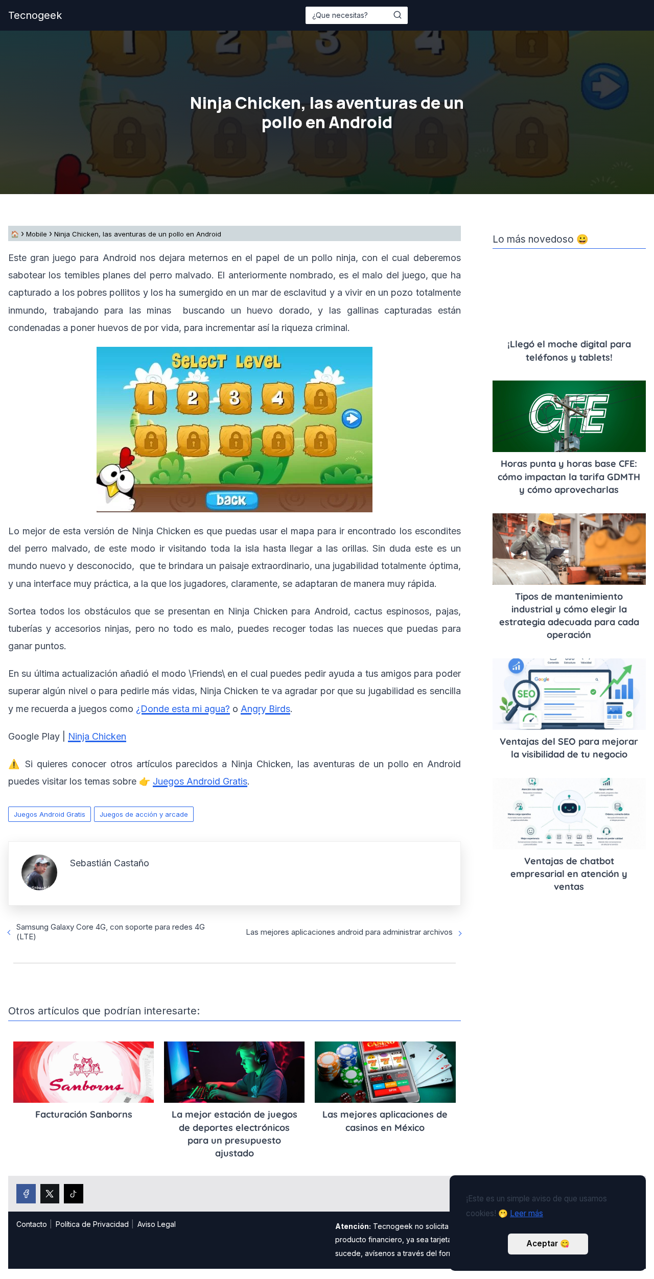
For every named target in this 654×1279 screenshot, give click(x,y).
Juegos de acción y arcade (144, 814)
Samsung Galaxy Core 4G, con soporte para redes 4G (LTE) (110, 931)
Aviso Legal (156, 1224)
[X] (50, 1193)
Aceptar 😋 (548, 1243)
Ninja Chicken (97, 736)
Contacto (31, 1224)
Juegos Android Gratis (49, 814)
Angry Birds (265, 708)
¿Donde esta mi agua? (183, 708)
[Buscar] (397, 15)
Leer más (526, 1213)
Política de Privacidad (92, 1224)
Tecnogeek (35, 15)
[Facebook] (26, 1193)
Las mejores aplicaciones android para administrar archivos (349, 932)
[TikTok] (73, 1193)
